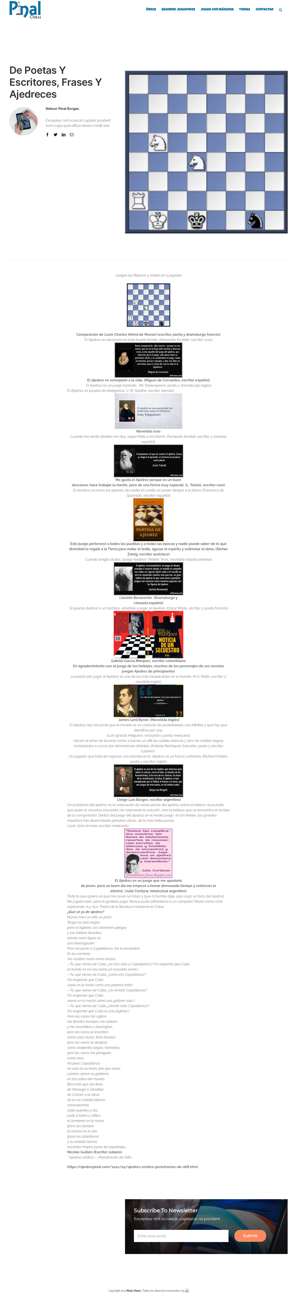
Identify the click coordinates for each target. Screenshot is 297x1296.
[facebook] (47, 134)
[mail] (71, 134)
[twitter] (55, 134)
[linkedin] (63, 134)
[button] (280, 9)
